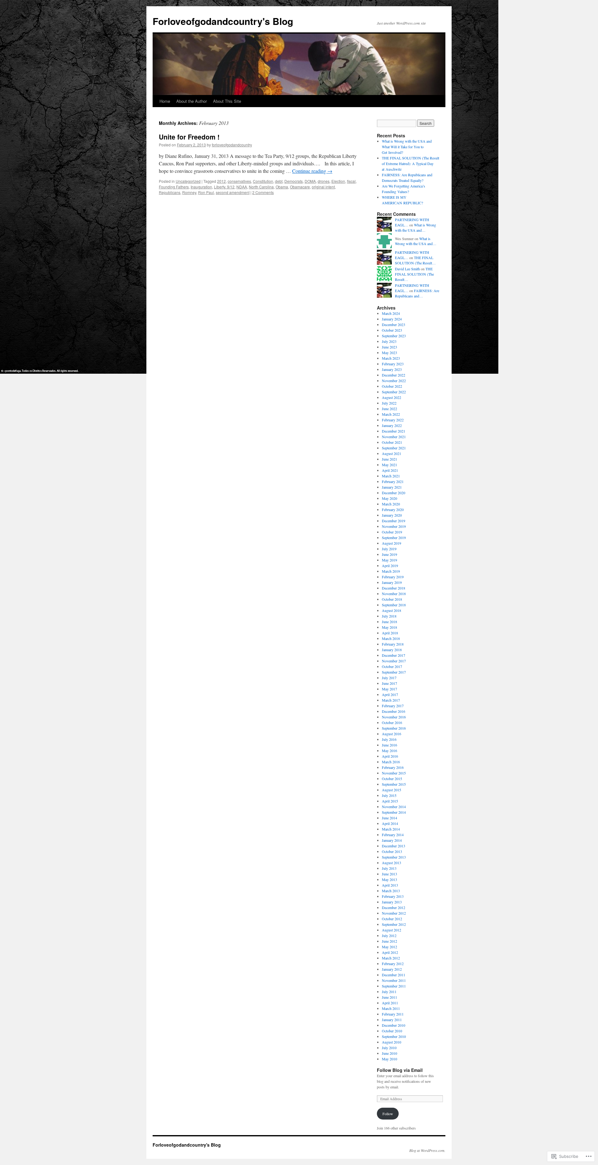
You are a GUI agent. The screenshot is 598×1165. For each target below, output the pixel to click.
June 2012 (389, 941)
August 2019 (391, 543)
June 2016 (389, 744)
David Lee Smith (407, 268)
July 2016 (389, 739)
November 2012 (394, 913)
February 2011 (393, 1013)
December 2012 (393, 907)
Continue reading (312, 171)
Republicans (169, 192)
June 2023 (389, 346)
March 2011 (391, 1008)
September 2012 (394, 924)
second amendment (232, 192)
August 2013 (391, 862)
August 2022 (391, 397)
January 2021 (392, 487)
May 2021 (389, 464)
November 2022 (394, 380)
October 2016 (392, 722)
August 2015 (391, 789)
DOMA (310, 181)
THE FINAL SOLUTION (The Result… (415, 260)
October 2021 (392, 442)
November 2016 (394, 716)
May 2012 (389, 946)
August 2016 (391, 733)
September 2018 (394, 604)
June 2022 (389, 408)
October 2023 (392, 330)
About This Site (227, 101)
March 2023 (391, 358)
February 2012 (393, 963)
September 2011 (394, 985)
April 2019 (390, 565)
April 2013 (390, 885)
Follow (387, 1113)
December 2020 (393, 492)
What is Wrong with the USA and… (415, 227)
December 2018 (393, 587)
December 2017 (393, 655)
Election (338, 181)
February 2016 (393, 767)
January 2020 (392, 515)
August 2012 (391, 929)
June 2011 (389, 997)
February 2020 (393, 509)
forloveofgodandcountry (232, 144)
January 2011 (392, 1019)
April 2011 (390, 1002)
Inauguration (201, 186)
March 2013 (391, 890)
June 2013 (389, 873)
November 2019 (394, 526)
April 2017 (390, 694)
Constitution (263, 181)
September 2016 (394, 728)
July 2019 (389, 548)
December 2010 (393, 1025)
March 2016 (391, 761)
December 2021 (393, 431)
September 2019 (394, 537)
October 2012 (392, 918)
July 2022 (389, 402)
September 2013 (394, 857)
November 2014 (394, 806)
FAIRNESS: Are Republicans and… (417, 293)
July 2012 (389, 935)
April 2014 (390, 823)
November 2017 (394, 660)
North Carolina (261, 186)
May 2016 (389, 750)
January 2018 (392, 649)
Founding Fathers (174, 186)
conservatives (239, 181)
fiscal (351, 181)
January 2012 (392, 969)
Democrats (293, 181)
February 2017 (393, 705)
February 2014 (393, 834)
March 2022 (391, 414)
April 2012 (390, 952)
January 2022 (392, 425)
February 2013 (393, 896)
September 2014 (394, 812)
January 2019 (392, 582)
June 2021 (389, 459)
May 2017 (389, 688)
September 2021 (394, 447)
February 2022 (393, 419)
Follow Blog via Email (400, 1070)
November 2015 (394, 772)
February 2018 (393, 644)
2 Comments (263, 192)
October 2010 (392, 1030)
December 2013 (393, 845)
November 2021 (394, 436)
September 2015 (394, 784)
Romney (189, 192)
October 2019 (392, 531)
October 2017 (392, 666)
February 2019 (393, 576)
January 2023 (392, 369)
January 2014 (392, 840)
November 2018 (394, 593)
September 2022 (394, 391)
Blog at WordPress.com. (427, 1150)
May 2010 (389, 1058)
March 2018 (391, 638)
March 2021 (391, 475)
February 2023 (393, 363)
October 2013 (392, 851)
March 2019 (391, 571)
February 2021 (393, 481)
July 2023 (389, 341)
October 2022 (392, 386)
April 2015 (390, 800)
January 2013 (392, 901)
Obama (282, 186)
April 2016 (390, 756)
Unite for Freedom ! (189, 136)
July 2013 (389, 868)
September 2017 (394, 672)
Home (164, 101)
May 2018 (389, 627)
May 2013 (389, 879)
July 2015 (389, 795)
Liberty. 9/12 (224, 186)
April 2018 (390, 632)
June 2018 (389, 621)
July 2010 (389, 1047)
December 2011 (393, 974)
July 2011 (389, 991)
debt (278, 181)
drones (324, 181)
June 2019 (389, 554)
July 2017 (389, 677)
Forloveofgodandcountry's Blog (223, 21)
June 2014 (389, 817)
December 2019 (393, 520)
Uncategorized (188, 181)
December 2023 (393, 324)
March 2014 (391, 828)
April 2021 (390, 470)
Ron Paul (206, 192)
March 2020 (391, 503)
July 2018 (389, 615)
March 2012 (391, 957)
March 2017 (391, 700)
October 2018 (392, 599)
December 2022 (393, 374)
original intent (323, 186)
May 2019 (389, 559)
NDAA (241, 186)
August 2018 (391, 610)
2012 (221, 181)
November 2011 (394, 980)
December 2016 (393, 711)
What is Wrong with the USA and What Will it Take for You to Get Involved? (407, 147)
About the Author (191, 101)
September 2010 (394, 1036)
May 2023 (389, 352)
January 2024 (392, 318)
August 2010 (391, 1042)
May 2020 (389, 498)
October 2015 (392, 778)
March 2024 (391, 313)
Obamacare (300, 186)
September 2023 (394, 335)
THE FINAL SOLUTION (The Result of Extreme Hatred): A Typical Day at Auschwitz (410, 163)
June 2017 (389, 683)
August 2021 (391, 453)
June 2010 (389, 1053)
